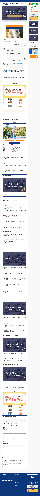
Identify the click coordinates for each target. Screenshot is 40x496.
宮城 (7, 477)
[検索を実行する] (37, 474)
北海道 (3, 477)
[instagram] (12, 466)
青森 (4, 477)
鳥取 (2, 488)
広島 (7, 488)
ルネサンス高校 (9, 414)
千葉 (8, 480)
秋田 (9, 477)
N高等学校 (10, 100)
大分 (8, 492)
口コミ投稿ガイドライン (18, 482)
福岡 (2, 492)
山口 (8, 488)
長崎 (5, 492)
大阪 (5, 486)
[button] (5, 452)
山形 (10, 477)
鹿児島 (10, 492)
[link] (10, 466)
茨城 (2, 480)
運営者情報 (16, 478)
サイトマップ (16, 481)
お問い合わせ (16, 479)
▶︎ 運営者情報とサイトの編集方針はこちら (14, 465)
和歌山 (10, 486)
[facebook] (11, 466)
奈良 (8, 486)
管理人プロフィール (17, 476)
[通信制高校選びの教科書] (7, 1)
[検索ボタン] (37, 1)
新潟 (2, 483)
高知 (3, 489)
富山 (5, 483)
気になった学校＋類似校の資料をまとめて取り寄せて (17, 38)
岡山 (5, 488)
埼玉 (7, 480)
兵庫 (7, 486)
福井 (8, 483)
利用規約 (16, 485)
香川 (11, 488)
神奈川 (11, 480)
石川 (7, 483)
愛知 (11, 483)
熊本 (7, 492)
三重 (2, 486)
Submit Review (5, 443)
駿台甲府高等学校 (6, 4)
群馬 (5, 480)
